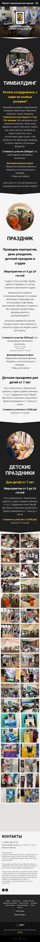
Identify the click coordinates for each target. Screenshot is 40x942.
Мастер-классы (16, 901)
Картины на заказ (23, 903)
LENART (20, 932)
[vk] (3, 890)
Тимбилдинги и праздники (10, 903)
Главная (8, 901)
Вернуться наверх (19, 914)
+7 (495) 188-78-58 (10, 842)
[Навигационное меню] (37, 3)
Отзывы (32, 905)
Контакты (20, 907)
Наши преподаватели (22, 905)
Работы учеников (10, 905)
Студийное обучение (28, 901)
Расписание (34, 903)
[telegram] (6, 890)
